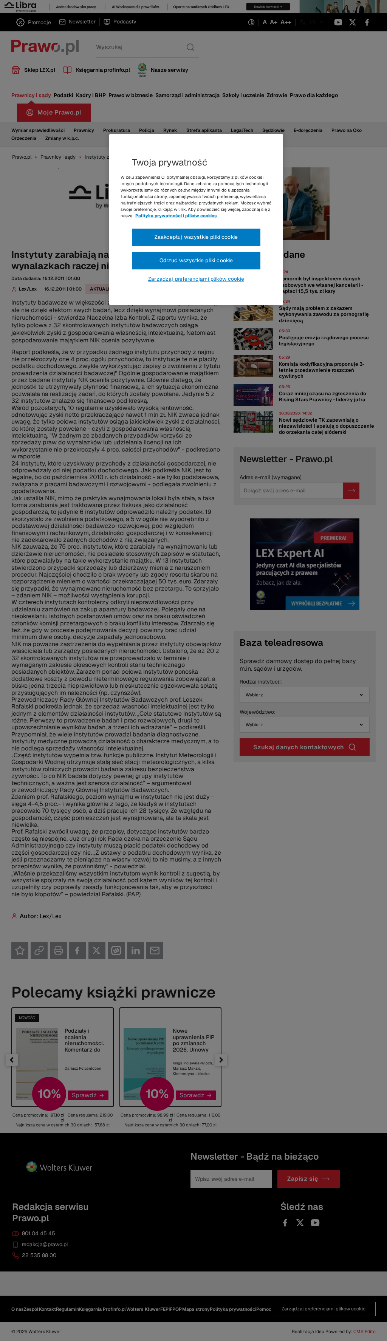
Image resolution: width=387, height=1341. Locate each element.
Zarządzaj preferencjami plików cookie (196, 278)
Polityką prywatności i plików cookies (176, 215)
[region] (196, 219)
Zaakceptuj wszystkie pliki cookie (196, 237)
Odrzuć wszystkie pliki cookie (196, 260)
